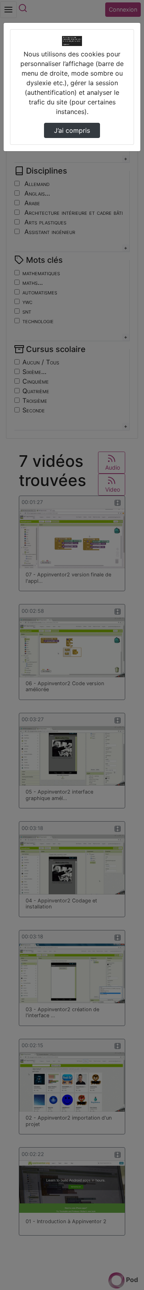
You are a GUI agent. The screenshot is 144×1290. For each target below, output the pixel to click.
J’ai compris (72, 130)
